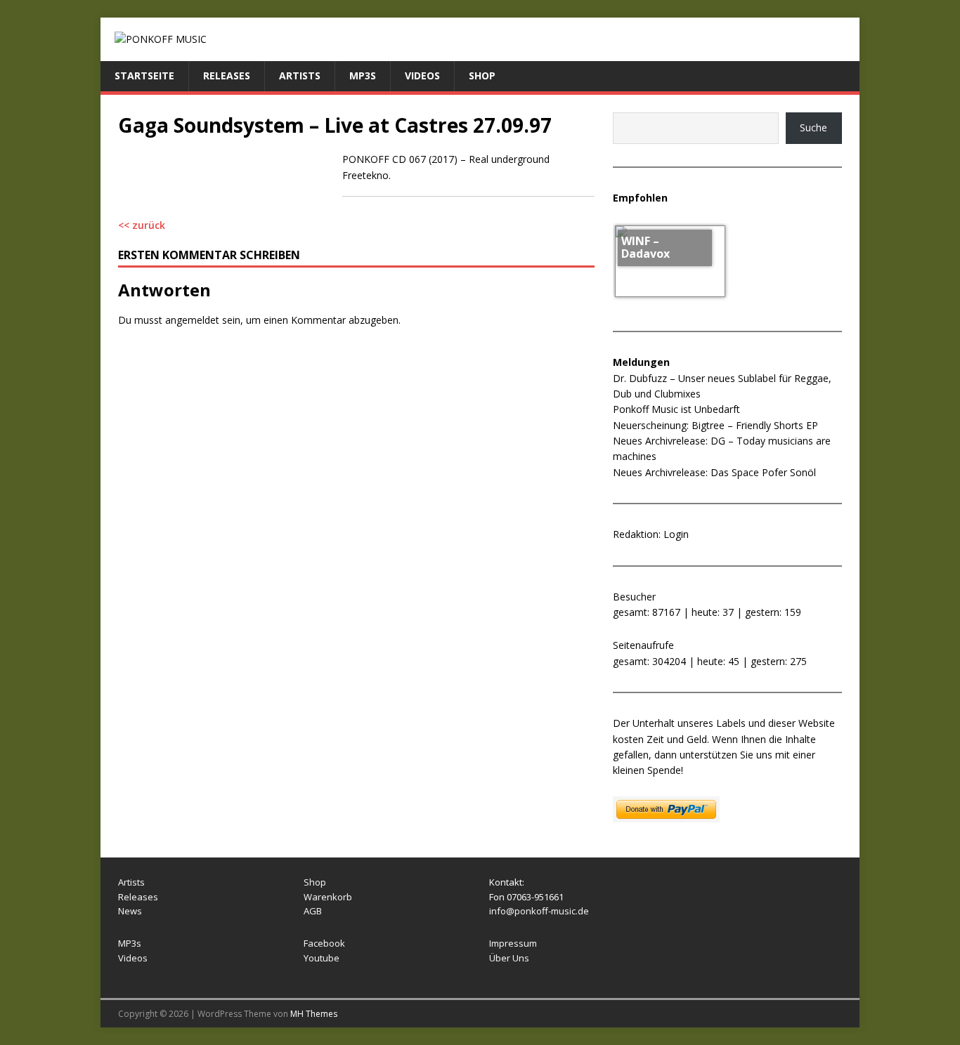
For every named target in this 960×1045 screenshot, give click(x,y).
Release (135, 896)
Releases (226, 75)
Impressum (513, 943)
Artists (299, 75)
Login (676, 534)
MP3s (362, 75)
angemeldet (192, 320)
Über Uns (509, 958)
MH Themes (313, 1014)
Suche (813, 127)
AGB (313, 911)
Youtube (321, 958)
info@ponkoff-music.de (539, 911)
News (130, 911)
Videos (422, 75)
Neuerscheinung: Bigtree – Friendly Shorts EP (715, 425)
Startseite (144, 75)
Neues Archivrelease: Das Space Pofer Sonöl (714, 472)
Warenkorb (328, 896)
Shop (482, 75)
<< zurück (141, 225)
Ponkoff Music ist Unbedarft (676, 409)
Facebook (324, 943)
